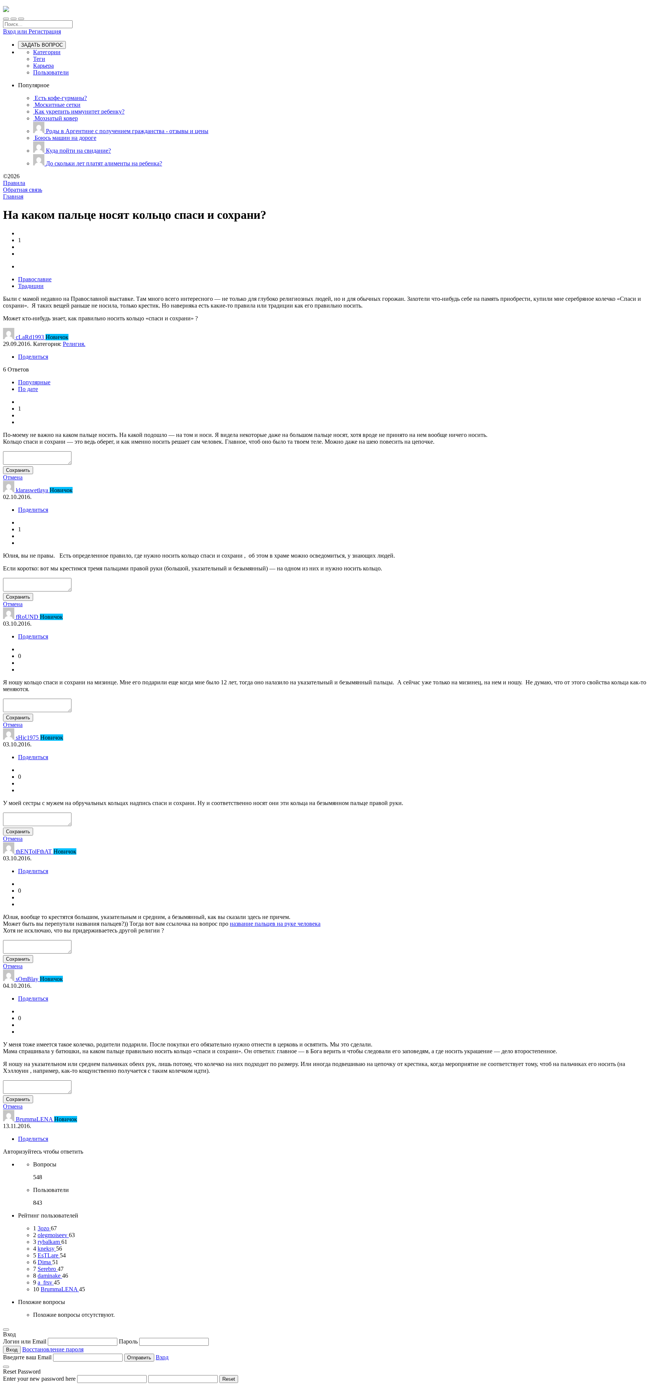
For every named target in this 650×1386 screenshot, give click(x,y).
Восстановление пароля (53, 1349)
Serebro (48, 1269)
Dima (45, 1262)
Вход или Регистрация (32, 31)
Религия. (74, 344)
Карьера (43, 65)
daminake (50, 1275)
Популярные (34, 382)
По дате (28, 389)
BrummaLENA (60, 1289)
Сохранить (18, 470)
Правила (14, 183)
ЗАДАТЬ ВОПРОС (42, 45)
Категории (47, 52)
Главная (13, 196)
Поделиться (33, 356)
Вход (162, 1357)
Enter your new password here (39, 1378)
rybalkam (49, 1242)
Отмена (13, 477)
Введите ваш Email (27, 1357)
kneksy (47, 1248)
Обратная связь (22, 190)
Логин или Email (25, 1341)
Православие (35, 279)
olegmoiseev (53, 1235)
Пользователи (51, 72)
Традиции (31, 286)
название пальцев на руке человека (275, 923)
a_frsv (46, 1282)
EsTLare (49, 1255)
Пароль (129, 1341)
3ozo (44, 1228)
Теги (39, 59)
